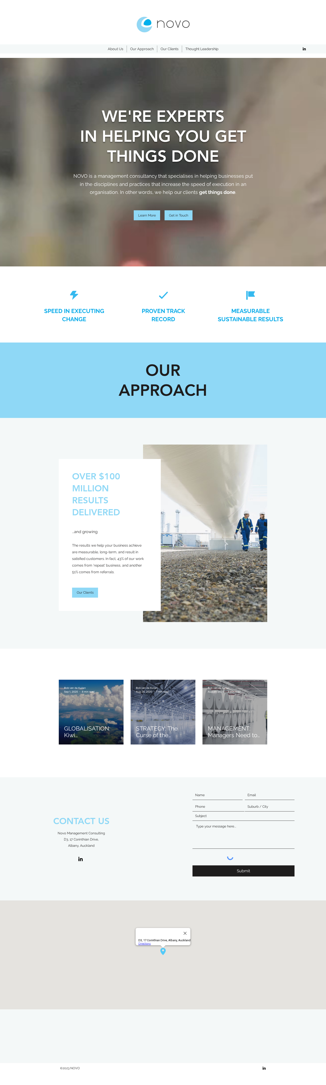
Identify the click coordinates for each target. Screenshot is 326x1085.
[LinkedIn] (304, 49)
